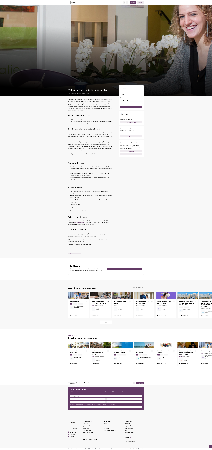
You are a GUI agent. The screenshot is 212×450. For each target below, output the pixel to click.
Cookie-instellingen (94, 448)
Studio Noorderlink (129, 428)
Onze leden (127, 423)
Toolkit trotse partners (130, 426)
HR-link (105, 423)
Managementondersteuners (110, 430)
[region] (106, 305)
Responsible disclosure (112, 448)
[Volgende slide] (109, 322)
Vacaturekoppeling (87, 435)
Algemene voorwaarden (103, 448)
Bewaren (132, 151)
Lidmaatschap (128, 425)
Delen (132, 154)
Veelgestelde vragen (129, 439)
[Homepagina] (72, 2)
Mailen (132, 136)
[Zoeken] (124, 2)
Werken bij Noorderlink (130, 434)
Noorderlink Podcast (129, 432)
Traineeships (85, 423)
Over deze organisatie (131, 122)
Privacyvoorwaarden (80, 448)
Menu (141, 2)
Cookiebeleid (87, 448)
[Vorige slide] (103, 322)
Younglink (106, 425)
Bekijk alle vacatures (137, 287)
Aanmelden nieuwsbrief (130, 441)
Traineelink (106, 426)
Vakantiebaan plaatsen (88, 432)
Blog (126, 430)
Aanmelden (106, 407)
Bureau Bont (136, 448)
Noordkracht (106, 428)
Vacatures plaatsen (87, 430)
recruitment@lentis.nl (79, 222)
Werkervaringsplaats (87, 425)
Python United (141, 448)
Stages (84, 426)
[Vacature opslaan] (86, 301)
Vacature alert (86, 434)
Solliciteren (130, 106)
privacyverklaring (103, 404)
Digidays (131, 448)
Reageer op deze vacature (74, 253)
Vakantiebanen (86, 428)
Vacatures (133, 2)
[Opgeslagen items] (127, 2)
